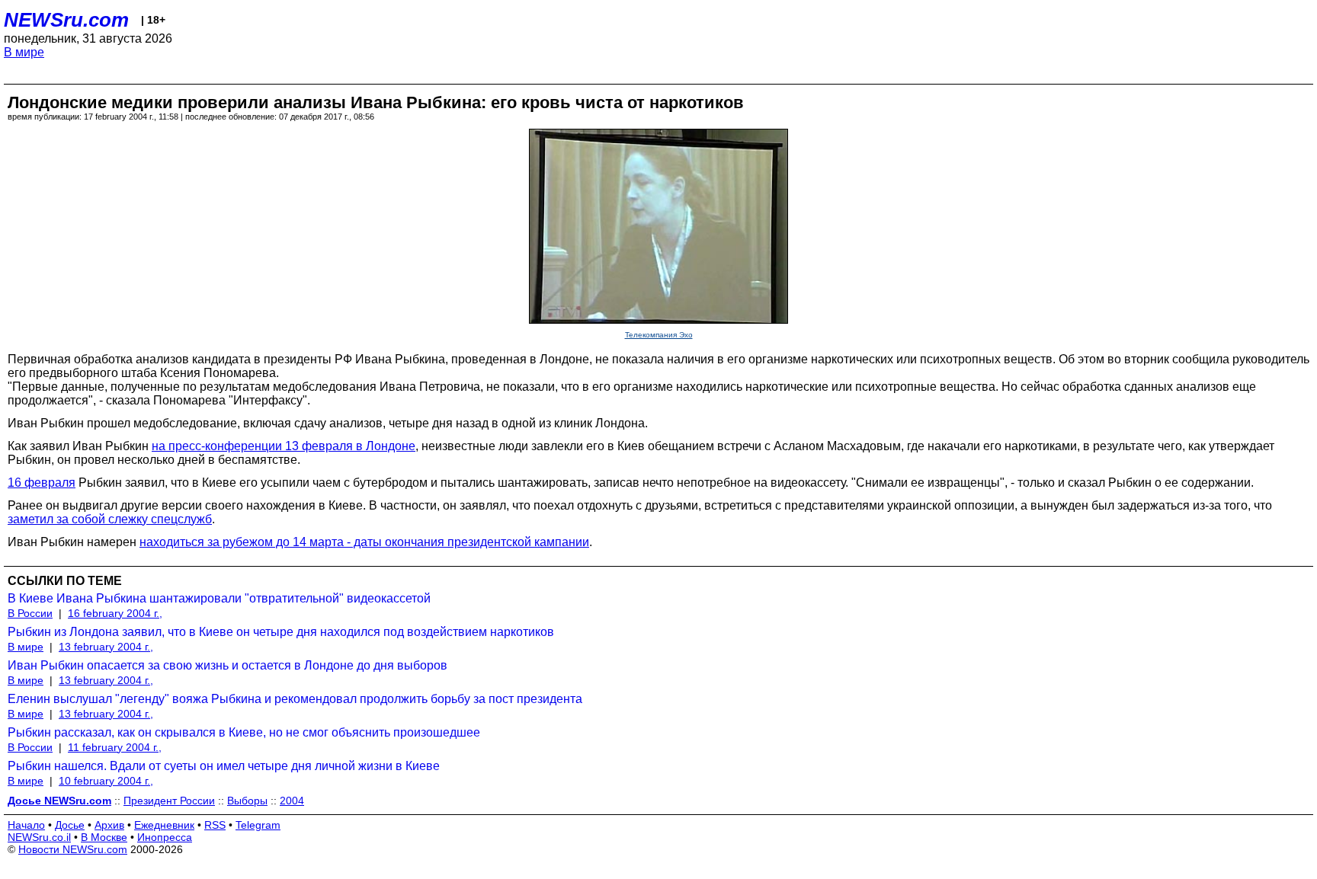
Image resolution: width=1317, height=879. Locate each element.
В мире (24, 52)
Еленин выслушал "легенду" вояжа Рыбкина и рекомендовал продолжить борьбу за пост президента (295, 698)
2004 (292, 800)
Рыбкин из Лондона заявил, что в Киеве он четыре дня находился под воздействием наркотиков (281, 631)
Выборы (247, 800)
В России (30, 613)
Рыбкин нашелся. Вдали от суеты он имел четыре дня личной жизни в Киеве (224, 765)
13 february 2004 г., (106, 647)
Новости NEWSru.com (72, 849)
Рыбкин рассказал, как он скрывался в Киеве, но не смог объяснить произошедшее (244, 732)
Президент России (169, 800)
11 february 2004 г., (115, 747)
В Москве (104, 837)
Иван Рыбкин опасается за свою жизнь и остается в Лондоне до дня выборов (227, 665)
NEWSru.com (66, 19)
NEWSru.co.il (39, 837)
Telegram (258, 825)
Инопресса (164, 837)
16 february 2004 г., (115, 613)
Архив (109, 825)
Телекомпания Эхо (659, 335)
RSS (215, 825)
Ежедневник (164, 825)
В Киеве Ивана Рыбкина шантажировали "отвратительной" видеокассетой (219, 598)
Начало (26, 825)
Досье (70, 825)
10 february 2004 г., (106, 781)
